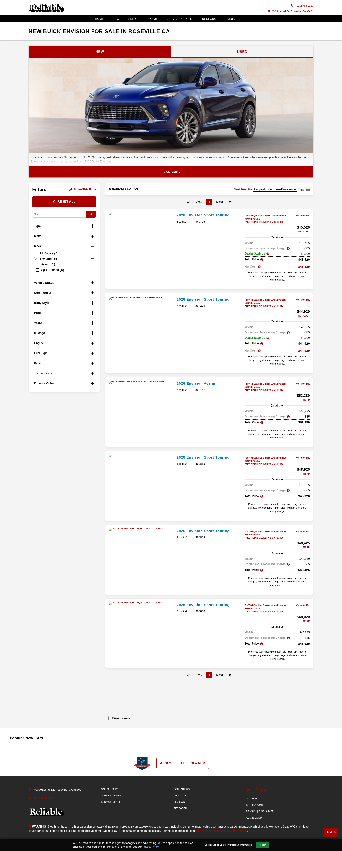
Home (100, 18)
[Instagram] (263, 791)
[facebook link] (256, 791)
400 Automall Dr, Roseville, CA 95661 (293, 11)
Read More (171, 171)
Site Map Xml (254, 804)
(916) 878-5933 (43, 798)
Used (132, 18)
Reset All (66, 201)
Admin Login (254, 817)
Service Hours (111, 795)
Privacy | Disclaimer (260, 811)
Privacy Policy (150, 846)
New (116, 18)
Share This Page (85, 189)
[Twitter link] (248, 791)
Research (211, 18)
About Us (235, 18)
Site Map (252, 798)
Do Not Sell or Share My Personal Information (228, 845)
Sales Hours (109, 789)
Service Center (112, 801)
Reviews (179, 801)
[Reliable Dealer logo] (46, 10)
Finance (152, 18)
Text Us (331, 832)
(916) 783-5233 (304, 5)
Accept (262, 845)
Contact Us (181, 789)
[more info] (141, 214)
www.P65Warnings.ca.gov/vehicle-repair (221, 830)
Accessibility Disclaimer (182, 763)
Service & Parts (181, 18)
